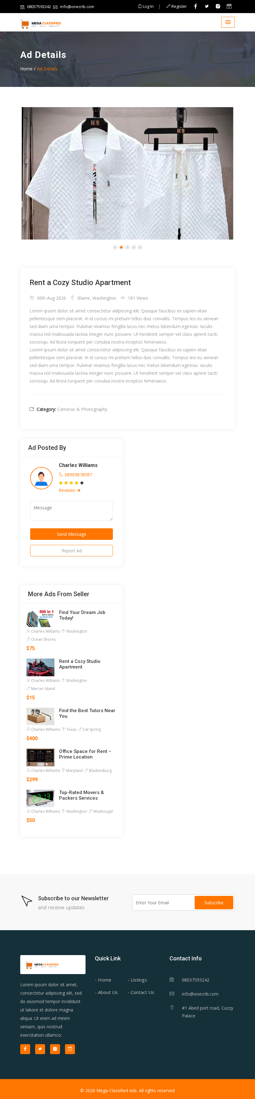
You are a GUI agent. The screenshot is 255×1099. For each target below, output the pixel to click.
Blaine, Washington (96, 298)
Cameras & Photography (82, 409)
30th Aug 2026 (50, 298)
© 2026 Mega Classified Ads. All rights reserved (127, 1090)
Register (178, 6)
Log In (148, 6)
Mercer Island (42, 688)
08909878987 (78, 475)
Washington (76, 631)
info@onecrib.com (76, 6)
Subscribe (214, 903)
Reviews (67, 490)
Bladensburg (100, 770)
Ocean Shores (43, 639)
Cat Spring (91, 729)
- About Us (106, 992)
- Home (103, 980)
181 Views (137, 298)
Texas (70, 729)
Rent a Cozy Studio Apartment (79, 664)
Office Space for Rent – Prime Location (85, 754)
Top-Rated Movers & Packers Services (81, 795)
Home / (27, 69)
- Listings (137, 980)
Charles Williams (78, 465)
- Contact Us (141, 992)
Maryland (74, 770)
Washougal (102, 811)
